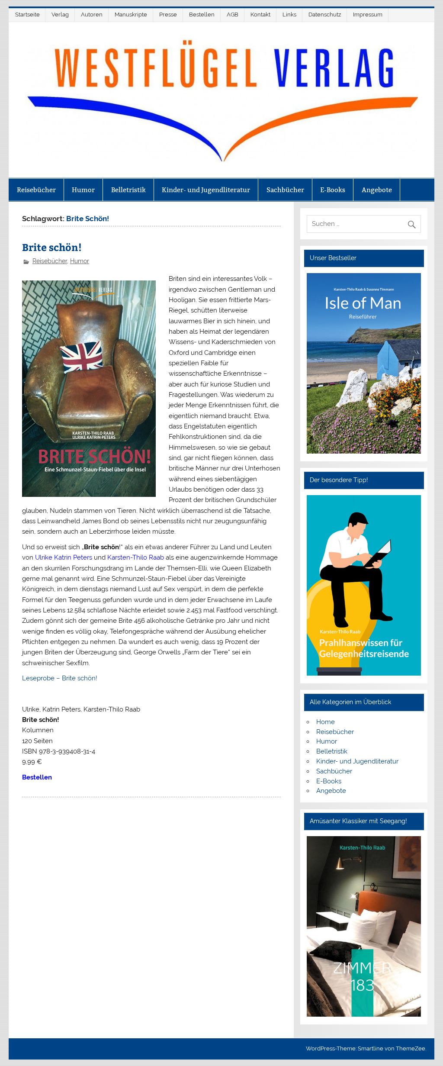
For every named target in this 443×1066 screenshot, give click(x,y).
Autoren (92, 14)
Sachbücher (285, 190)
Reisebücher (36, 190)
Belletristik (128, 190)
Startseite (27, 14)
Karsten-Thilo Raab (135, 557)
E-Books (332, 190)
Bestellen (202, 14)
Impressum (367, 14)
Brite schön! (52, 247)
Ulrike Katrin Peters (63, 557)
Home (325, 722)
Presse (168, 14)
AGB (232, 14)
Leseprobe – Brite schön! (59, 678)
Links (289, 14)
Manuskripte (131, 14)
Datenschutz (324, 14)
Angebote (377, 190)
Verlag (60, 14)
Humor (83, 190)
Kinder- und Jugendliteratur (206, 190)
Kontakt (260, 14)
